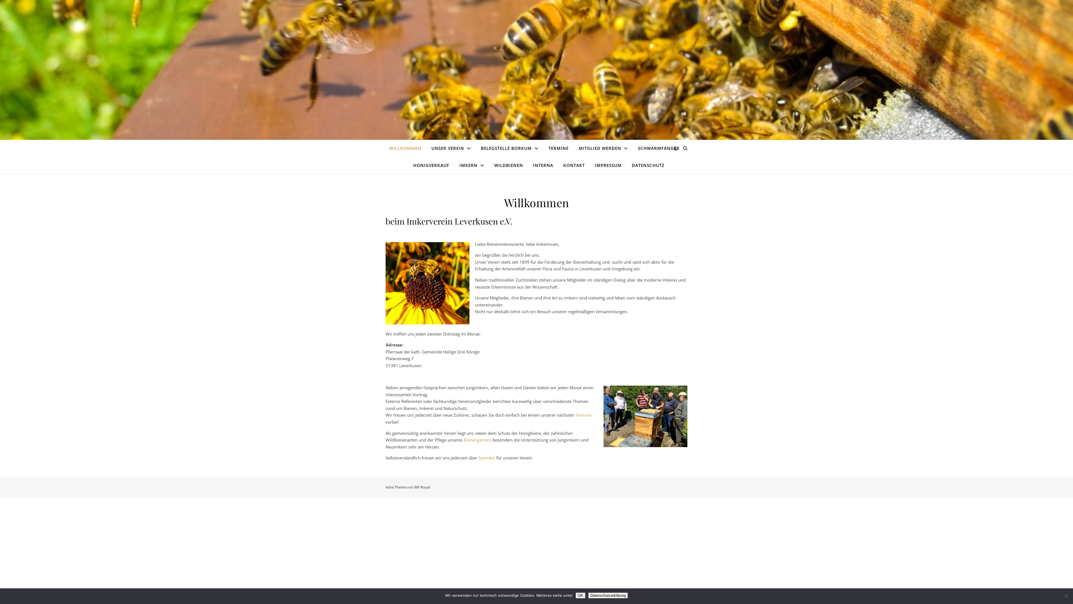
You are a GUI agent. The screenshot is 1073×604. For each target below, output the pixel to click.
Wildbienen (508, 165)
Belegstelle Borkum (506, 148)
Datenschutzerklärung (608, 595)
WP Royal (422, 487)
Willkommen (405, 148)
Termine (559, 148)
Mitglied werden (600, 148)
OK (580, 595)
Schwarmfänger (659, 148)
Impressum (608, 165)
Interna (543, 165)
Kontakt (574, 165)
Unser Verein (447, 148)
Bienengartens (478, 440)
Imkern (468, 165)
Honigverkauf (431, 165)
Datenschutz (648, 165)
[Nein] (1066, 596)
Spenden (486, 458)
